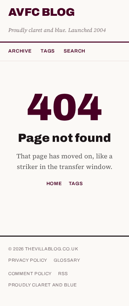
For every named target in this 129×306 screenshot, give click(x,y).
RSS (63, 273)
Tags (48, 51)
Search (74, 51)
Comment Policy (30, 273)
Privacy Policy (27, 260)
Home (54, 183)
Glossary (67, 260)
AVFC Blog (41, 13)
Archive (20, 51)
